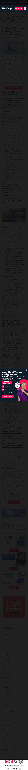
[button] (25, 8)
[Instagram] (14, 769)
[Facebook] (8, 769)
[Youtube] (17, 769)
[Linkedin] (20, 769)
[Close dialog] (27, 370)
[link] (14, 385)
